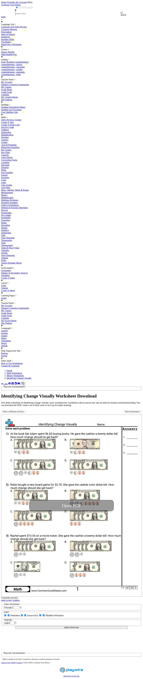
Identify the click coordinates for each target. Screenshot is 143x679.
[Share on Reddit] (15, 384)
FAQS (13, 663)
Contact (19, 663)
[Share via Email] (19, 384)
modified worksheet (55, 615)
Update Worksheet (71, 627)
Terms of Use (6, 663)
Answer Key (33, 615)
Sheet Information (132, 412)
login (3, 17)
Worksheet (15, 615)
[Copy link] (23, 383)
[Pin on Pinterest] (12, 384)
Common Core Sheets (11, 5)
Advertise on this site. (71, 676)
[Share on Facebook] (9, 384)
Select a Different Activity (14, 412)
